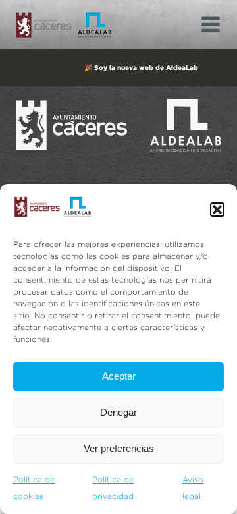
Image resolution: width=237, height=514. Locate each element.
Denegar (118, 412)
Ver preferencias (119, 448)
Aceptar (119, 376)
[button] (217, 209)
